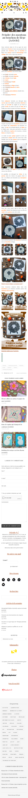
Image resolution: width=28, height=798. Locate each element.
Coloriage (6, 726)
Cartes (19, 720)
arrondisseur (7, 81)
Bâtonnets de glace (8, 720)
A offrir (16, 713)
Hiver (21, 738)
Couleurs (14, 726)
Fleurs (15, 732)
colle (7, 89)
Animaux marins (7, 713)
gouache (8, 87)
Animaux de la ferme (12, 365)
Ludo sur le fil (7, 748)
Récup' (10, 757)
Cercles (12, 723)
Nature (5, 751)
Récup (4, 757)
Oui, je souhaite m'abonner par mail (11, 493)
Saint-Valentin (19, 757)
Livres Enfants (15, 745)
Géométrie (6, 738)
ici (8, 288)
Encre (4, 732)
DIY (3, 729)
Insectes (5, 741)
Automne (5, 717)
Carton (5, 723)
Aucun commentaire (22, 373)
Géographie (14, 735)
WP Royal (18, 795)
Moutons (9, 367)
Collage (19, 723)
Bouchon (21, 365)
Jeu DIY (12, 741)
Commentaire (4, 502)
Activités (5, 707)
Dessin (3, 367)
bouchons (7, 85)
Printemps (13, 754)
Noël (10, 751)
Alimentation (15, 707)
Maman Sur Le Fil (8, 373)
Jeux (18, 741)
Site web (3, 486)
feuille (6, 74)
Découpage (20, 729)
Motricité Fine (18, 748)
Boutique (13, 717)
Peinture (15, 367)
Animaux (4, 365)
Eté (10, 732)
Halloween (14, 738)
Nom (3, 471)
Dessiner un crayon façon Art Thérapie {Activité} (13, 621)
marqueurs (8, 94)
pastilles (7, 91)
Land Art (5, 745)
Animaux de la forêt (16, 710)
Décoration (10, 729)
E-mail (3, 478)
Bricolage (22, 717)
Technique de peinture (7, 369)
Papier (17, 751)
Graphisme (6, 735)
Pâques (21, 754)
